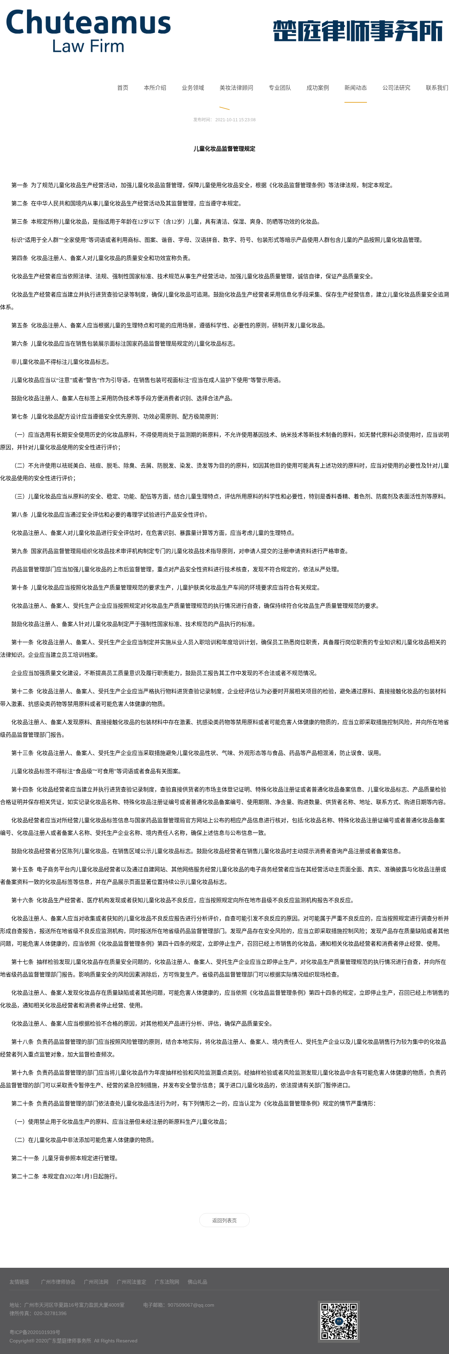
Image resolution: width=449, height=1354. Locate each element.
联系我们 (437, 88)
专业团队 (280, 88)
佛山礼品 (197, 1282)
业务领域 (193, 88)
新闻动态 (355, 88)
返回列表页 (224, 1220)
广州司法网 (96, 1282)
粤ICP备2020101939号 (34, 1332)
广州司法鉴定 (131, 1282)
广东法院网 (167, 1282)
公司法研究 (396, 88)
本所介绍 (155, 88)
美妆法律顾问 (236, 88)
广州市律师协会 (58, 1282)
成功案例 (318, 88)
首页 (122, 88)
